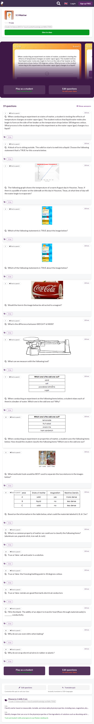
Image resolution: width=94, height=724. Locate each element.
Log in (73, 3)
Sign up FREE (85, 3)
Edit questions (26, 688)
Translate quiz (70, 688)
